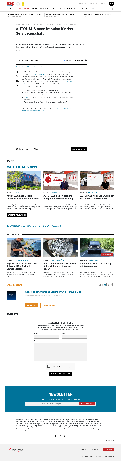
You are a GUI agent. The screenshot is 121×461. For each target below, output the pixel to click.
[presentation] (113, 16)
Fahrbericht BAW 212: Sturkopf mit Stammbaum (96, 265)
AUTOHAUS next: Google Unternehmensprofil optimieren (23, 197)
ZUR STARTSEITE (78, 149)
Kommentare (23, 60)
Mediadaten (84, 449)
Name (64, 333)
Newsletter (83, 4)
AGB (91, 456)
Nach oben (109, 440)
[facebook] (55, 436)
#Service (31, 226)
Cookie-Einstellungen (109, 456)
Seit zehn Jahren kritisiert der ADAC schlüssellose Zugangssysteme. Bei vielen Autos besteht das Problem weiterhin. (23, 274)
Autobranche (36, 24)
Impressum (85, 456)
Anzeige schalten (48, 305)
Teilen (36, 60)
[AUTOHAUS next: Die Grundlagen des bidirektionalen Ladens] (97, 180)
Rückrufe (82, 9)
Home (18, 24)
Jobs (97, 4)
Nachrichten (24, 9)
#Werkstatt (43, 226)
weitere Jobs (31, 305)
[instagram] (60, 436)
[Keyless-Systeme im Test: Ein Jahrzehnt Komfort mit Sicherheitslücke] (24, 247)
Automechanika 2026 (40, 9)
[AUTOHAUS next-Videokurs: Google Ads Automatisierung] (60, 180)
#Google (17, 192)
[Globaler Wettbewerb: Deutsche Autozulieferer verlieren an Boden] (60, 247)
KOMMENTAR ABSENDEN (60, 374)
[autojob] (106, 285)
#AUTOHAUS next (22, 167)
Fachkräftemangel (39, 74)
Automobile (71, 9)
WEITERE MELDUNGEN (17, 215)
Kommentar (37, 341)
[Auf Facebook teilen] (17, 72)
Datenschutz (98, 456)
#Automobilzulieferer (58, 260)
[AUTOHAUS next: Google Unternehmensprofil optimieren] (24, 180)
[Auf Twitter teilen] (17, 76)
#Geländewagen (93, 260)
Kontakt (103, 4)
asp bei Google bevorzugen (75, 60)
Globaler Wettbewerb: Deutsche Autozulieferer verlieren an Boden (59, 266)
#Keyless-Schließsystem (22, 260)
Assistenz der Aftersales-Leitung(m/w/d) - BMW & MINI (53, 292)
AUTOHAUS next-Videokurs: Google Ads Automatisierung (58, 197)
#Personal (55, 226)
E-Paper (91, 4)
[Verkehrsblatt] (22, 3)
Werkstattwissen (57, 9)
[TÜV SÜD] (17, 3)
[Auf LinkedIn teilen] (17, 80)
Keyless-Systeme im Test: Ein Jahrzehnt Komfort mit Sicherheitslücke (22, 266)
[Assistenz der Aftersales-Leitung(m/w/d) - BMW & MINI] (11, 295)
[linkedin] (65, 436)
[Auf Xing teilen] (17, 85)
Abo (111, 4)
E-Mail (36, 333)
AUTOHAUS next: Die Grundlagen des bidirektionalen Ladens (97, 197)
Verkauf (26, 97)
